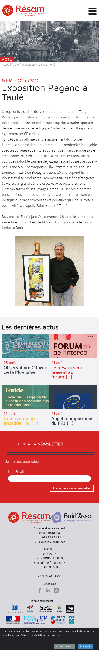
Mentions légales (49, 558)
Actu (16, 65)
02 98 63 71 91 (51, 537)
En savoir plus (64, 646)
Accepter (85, 646)
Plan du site (50, 567)
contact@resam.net (52, 542)
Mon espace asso (49, 576)
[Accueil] (23, 10)
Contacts (49, 554)
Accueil (6, 65)
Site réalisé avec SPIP (49, 563)
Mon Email (16, 471)
